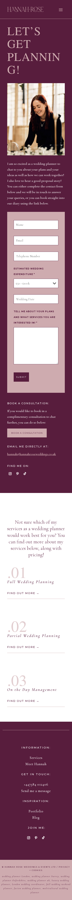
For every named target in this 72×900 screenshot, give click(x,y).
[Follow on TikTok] (25, 474)
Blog (36, 817)
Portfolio (36, 811)
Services (36, 758)
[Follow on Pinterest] (17, 474)
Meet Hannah (36, 764)
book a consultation (27, 432)
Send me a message (36, 791)
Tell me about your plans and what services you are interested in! (34, 317)
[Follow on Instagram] (10, 474)
